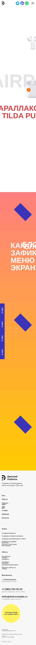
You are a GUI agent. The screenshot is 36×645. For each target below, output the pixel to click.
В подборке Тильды (6, 557)
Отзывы (4, 510)
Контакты (5, 518)
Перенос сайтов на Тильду (9, 568)
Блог (3, 495)
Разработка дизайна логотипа (9, 542)
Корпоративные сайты (10, 565)
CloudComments (10, 579)
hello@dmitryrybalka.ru (14, 597)
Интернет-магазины (6, 562)
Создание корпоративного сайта (14, 539)
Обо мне (3, 507)
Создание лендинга (9, 533)
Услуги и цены (5, 503)
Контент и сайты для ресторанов (9, 545)
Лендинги (5, 559)
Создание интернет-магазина (12, 536)
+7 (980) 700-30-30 (12, 589)
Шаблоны (5, 514)
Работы (4, 499)
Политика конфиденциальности (9, 630)
